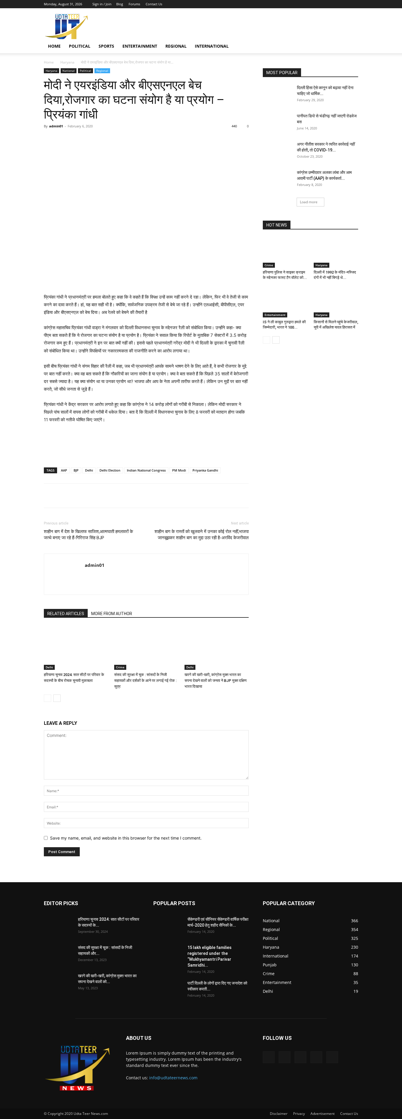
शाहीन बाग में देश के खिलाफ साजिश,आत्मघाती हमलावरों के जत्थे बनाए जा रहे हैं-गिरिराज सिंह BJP (88, 534)
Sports (106, 46)
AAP (64, 470)
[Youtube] (353, 4)
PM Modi (179, 470)
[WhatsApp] (126, 139)
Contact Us (154, 4)
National (68, 71)
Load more (309, 201)
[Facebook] (314, 4)
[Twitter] (324, 4)
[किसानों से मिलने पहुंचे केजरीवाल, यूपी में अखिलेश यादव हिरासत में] (336, 302)
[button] (351, 46)
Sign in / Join (102, 4)
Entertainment (139, 46)
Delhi (89, 470)
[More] (153, 139)
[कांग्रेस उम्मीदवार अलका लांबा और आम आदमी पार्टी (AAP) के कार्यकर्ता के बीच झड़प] (277, 179)
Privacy (299, 1113)
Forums (134, 4)
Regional (176, 46)
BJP (76, 470)
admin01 (56, 126)
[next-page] (57, 698)
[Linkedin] (139, 139)
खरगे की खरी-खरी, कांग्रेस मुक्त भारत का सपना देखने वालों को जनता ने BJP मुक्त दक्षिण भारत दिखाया (216, 680)
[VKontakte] (344, 4)
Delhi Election (109, 470)
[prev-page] (47, 698)
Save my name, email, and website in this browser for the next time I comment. (126, 837)
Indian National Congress (146, 470)
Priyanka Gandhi (205, 470)
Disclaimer (279, 1113)
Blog (119, 4)
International (212, 46)
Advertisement (322, 1113)
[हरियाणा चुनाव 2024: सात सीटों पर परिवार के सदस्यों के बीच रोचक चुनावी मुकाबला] (76, 648)
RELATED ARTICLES (65, 613)
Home (54, 46)
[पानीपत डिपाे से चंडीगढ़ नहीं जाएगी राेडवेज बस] (277, 123)
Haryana (67, 62)
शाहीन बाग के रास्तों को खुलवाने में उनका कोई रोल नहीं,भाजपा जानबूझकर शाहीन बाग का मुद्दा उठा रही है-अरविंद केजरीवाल (202, 534)
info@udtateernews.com (173, 1077)
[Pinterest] (112, 139)
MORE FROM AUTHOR (111, 613)
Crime (120, 667)
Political (79, 46)
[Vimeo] (334, 4)
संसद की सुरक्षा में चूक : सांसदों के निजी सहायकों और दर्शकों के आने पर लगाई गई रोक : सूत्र (145, 680)
